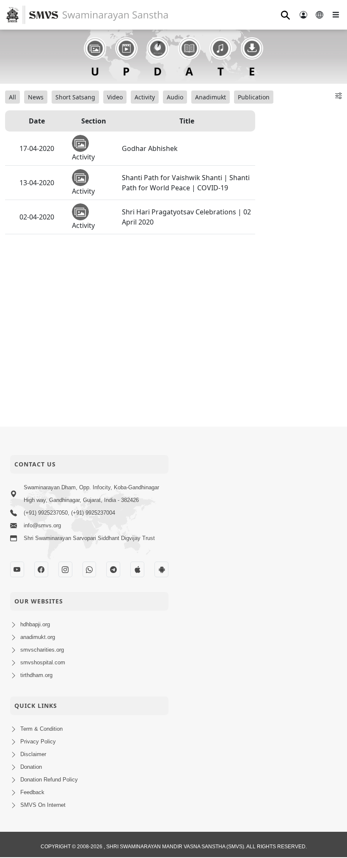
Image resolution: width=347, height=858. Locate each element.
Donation (31, 767)
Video (115, 97)
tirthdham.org (36, 675)
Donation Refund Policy (49, 779)
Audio (175, 97)
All (12, 97)
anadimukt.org (37, 637)
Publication (254, 97)
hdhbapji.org (35, 624)
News (36, 97)
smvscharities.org (42, 650)
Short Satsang (75, 97)
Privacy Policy (38, 741)
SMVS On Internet (43, 805)
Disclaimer (33, 754)
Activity (145, 97)
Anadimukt (210, 97)
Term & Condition (41, 729)
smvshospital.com (42, 662)
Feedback (32, 792)
